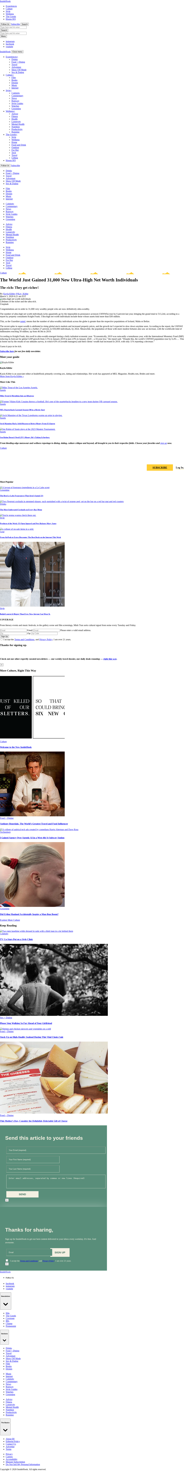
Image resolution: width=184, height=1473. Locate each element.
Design (15, 82)
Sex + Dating (6, 1017)
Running (15, 132)
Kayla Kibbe (9, 293)
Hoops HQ (11, 19)
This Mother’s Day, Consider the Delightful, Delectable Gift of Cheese (33, 1121)
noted (22, 321)
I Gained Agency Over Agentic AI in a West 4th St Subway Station (32, 837)
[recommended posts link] (32, 739)
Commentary (17, 95)
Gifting (15, 158)
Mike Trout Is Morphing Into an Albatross (17, 396)
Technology (5, 832)
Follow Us (5, 24)
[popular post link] (24, 487)
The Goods (11, 16)
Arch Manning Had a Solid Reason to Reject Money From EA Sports (27, 423)
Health (15, 119)
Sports (3, 390)
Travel (14, 64)
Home (14, 142)
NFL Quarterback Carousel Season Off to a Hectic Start (22, 410)
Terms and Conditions (24, 639)
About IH (10, 1439)
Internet (15, 88)
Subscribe (15, 24)
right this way (110, 659)
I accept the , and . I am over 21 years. (37, 639)
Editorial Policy (13, 1441)
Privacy (9, 1454)
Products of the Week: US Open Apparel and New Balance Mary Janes (28, 523)
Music (14, 85)
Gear (2, 531)
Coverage (10, 1318)
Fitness (15, 116)
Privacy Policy (45, 639)
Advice (15, 114)
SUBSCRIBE (160, 467)
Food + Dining (18, 62)
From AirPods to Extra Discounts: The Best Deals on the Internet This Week (30, 537)
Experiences (11, 6)
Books (14, 80)
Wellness (10, 14)
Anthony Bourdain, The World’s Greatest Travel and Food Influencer (34, 824)
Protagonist (11, 1326)
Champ (9, 1323)
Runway (15, 101)
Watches (15, 106)
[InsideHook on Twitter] (181, 459)
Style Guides (17, 103)
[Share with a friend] (168, 459)
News (14, 98)
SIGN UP (60, 1252)
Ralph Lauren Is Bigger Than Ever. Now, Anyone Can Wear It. (25, 614)
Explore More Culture (10, 920)
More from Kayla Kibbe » (12, 376)
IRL (7, 1321)
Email (29, 630)
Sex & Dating (18, 72)
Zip (28, 633)
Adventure (16, 67)
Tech (14, 152)
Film (14, 77)
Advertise (10, 1446)
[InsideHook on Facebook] (174, 459)
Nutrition (16, 127)
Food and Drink (19, 145)
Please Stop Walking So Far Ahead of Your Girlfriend (26, 1023)
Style (8, 11)
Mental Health (18, 124)
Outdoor (15, 147)
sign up (163, 443)
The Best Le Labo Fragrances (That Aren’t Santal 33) (21, 496)
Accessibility (11, 1459)
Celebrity (16, 93)
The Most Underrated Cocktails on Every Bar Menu (21, 510)
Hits (7, 1313)
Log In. (180, 467)
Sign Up (4, 636)
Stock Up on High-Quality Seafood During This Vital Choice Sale (31, 1037)
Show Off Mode (19, 70)
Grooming (16, 108)
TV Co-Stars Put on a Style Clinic (16, 939)
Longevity (16, 121)
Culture (9, 8)
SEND (22, 1194)
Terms (8, 1449)
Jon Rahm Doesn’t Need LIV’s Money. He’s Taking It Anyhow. (25, 437)
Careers (9, 1456)
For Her (15, 150)
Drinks (15, 59)
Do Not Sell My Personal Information (23, 1464)
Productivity (17, 129)
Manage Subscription (15, 1462)
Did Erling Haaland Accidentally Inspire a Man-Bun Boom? (29, 914)
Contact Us (11, 1444)
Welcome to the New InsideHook (16, 747)
